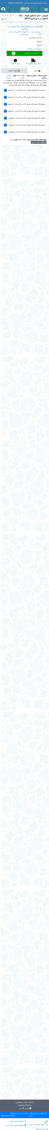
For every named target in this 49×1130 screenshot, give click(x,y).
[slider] (7, 15)
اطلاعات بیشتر (9, 76)
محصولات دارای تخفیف (17, 1121)
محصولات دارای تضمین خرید (15, 1125)
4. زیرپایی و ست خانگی (36, 33)
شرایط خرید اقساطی (30, 53)
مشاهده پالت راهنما (35, 49)
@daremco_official (7, 1116)
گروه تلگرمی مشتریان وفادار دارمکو (38, 1114)
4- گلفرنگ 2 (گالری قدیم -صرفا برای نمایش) (19, 33)
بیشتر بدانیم (16, 63)
